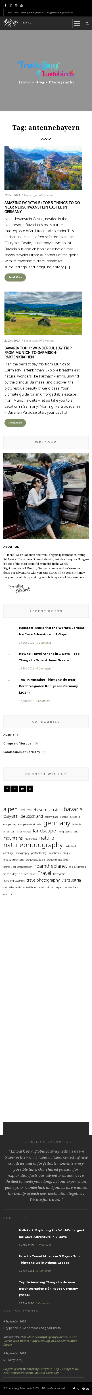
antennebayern (33, 809)
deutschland (32, 816)
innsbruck (9, 831)
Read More (15, 277)
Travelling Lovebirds (14, 880)
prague (67, 853)
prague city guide (35, 859)
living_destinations (68, 831)
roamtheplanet (50, 866)
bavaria (73, 809)
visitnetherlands (12, 887)
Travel (44, 873)
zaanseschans (70, 887)
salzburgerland (77, 866)
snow (33, 874)
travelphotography (43, 880)
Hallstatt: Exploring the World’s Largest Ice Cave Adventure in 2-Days (11, 944)
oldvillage (8, 853)
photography (22, 853)
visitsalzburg (30, 887)
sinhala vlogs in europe (15, 874)
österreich (8, 894)
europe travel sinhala (29, 824)
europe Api (75, 816)
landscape (44, 831)
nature (46, 838)
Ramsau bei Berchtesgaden (17, 866)
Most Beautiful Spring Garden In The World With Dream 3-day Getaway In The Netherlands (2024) (40, 1341)
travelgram (59, 874)
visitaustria (71, 880)
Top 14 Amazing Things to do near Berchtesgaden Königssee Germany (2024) (48, 686)
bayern (11, 816)
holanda (76, 824)
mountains (13, 838)
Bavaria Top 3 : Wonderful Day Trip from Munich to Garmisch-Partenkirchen (38, 352)
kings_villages (24, 831)
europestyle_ (9, 824)
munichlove (31, 838)
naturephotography (33, 845)
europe (64, 816)
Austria (8, 734)
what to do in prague (50, 887)
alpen (10, 809)
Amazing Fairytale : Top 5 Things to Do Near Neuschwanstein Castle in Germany (42, 207)
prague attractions (13, 859)
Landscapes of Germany (39, 195)
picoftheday (54, 853)
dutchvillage (51, 816)
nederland (70, 846)
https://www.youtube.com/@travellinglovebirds (47, 12)
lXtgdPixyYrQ (12, 1369)
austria (55, 809)
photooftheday (38, 853)
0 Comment (44, 642)
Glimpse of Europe (17, 743)
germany (56, 823)
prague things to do (57, 859)
